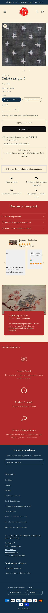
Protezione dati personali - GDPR (18, 506)
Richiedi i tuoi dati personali (16, 527)
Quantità (5, 105)
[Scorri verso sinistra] (18, 70)
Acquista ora (24, 129)
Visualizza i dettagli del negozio (16, 143)
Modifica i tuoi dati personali (16, 516)
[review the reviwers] (26, 260)
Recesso (8, 490)
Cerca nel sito (10, 511)
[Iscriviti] (40, 462)
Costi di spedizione (12, 501)
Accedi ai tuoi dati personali (15, 522)
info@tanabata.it (11, 552)
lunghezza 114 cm (32, 99)
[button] (4, 11)
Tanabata (27, 609)
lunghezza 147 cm (11, 99)
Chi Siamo (8, 480)
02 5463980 (10, 549)
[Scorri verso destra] (29, 70)
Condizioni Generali (12, 495)
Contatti (8, 485)
